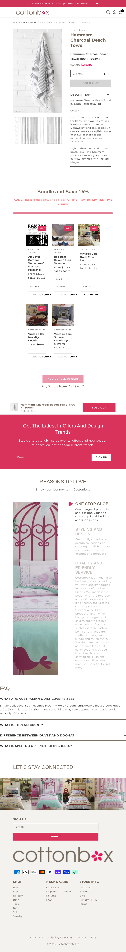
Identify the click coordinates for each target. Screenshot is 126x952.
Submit (56, 836)
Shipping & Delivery (58, 891)
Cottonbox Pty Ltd (68, 944)
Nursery (18, 895)
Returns (51, 895)
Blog (82, 895)
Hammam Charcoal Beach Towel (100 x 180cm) (65, 22)
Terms (83, 903)
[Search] (108, 12)
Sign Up (101, 457)
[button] (90, 95)
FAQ (49, 899)
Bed (15, 887)
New (16, 908)
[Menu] (12, 12)
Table (16, 903)
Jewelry (17, 916)
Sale (15, 912)
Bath (16, 899)
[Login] (114, 12)
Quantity (78, 73)
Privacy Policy (88, 899)
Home (16, 22)
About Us (85, 887)
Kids (15, 891)
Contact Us (53, 887)
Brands (84, 891)
